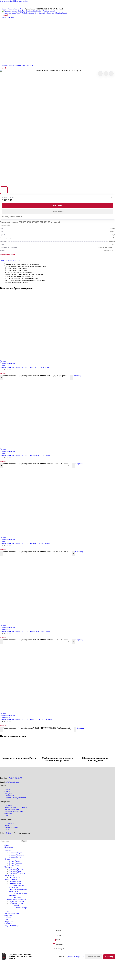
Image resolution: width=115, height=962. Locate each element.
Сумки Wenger (14, 861)
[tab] (4, 260)
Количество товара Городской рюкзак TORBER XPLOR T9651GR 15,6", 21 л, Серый (35, 552)
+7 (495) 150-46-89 (15, 778)
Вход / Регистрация (11, 926)
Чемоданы (8, 794)
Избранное (8, 825)
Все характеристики (7, 254)
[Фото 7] (55, 190)
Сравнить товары (11, 827)
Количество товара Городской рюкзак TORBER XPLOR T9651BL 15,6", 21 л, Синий (35, 464)
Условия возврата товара (13, 811)
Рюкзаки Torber (19, 9)
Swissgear (9, 833)
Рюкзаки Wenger (15, 853)
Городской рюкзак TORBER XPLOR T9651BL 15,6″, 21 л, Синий (25, 455)
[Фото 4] (29, 190)
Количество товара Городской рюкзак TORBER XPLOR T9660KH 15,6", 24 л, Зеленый (36, 728)
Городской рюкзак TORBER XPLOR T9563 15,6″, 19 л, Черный (24, 367)
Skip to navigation (6, 1)
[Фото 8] (63, 190)
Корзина (7, 829)
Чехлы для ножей (20, 893)
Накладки (17, 897)
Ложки (16, 906)
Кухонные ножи (15, 883)
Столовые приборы (16, 904)
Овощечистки (18, 885)
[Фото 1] (4, 190)
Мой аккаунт (9, 823)
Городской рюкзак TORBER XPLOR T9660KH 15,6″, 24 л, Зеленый (26, 719)
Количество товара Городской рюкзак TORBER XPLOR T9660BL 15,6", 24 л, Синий (35, 640)
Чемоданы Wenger (16, 869)
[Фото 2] (12, 190)
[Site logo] (57, 8)
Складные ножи (15, 881)
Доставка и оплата (11, 809)
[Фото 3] (21, 190)
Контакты (8, 805)
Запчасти (12, 895)
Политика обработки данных (15, 807)
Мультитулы (13, 887)
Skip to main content (20, 1)
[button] (77, 376)
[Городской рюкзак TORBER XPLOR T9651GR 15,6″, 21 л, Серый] (35, 534)
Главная (4, 9)
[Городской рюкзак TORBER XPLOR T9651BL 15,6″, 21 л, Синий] (35, 446)
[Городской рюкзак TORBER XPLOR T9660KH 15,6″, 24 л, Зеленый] (35, 710)
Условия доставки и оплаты (12, 217)
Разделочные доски (16, 901)
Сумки (7, 792)
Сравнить (8, 924)
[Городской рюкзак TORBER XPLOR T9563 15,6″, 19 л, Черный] (35, 358)
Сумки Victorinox (15, 863)
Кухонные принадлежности (15, 798)
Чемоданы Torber (15, 871)
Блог (6, 815)
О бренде (8, 813)
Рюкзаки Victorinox (16, 855)
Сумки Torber (14, 865)
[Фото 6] (46, 190)
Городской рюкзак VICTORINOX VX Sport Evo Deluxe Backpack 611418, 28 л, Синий (34, 13)
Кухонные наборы (20, 908)
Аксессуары (9, 796)
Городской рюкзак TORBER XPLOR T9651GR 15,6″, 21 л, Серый (25, 543)
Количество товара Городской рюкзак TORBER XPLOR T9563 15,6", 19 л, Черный (34, 376)
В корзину (57, 205)
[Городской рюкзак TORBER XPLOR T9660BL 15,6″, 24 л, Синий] (35, 622)
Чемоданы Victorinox (17, 873)
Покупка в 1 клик (93, 956)
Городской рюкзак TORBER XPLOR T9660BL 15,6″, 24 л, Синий (25, 631)
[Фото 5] (38, 190)
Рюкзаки (10, 9)
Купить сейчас (57, 212)
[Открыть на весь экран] (57, 127)
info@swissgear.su (12, 782)
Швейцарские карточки (18, 889)
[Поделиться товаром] (111, 73)
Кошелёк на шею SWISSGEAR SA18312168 (18, 66)
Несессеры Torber (15, 877)
